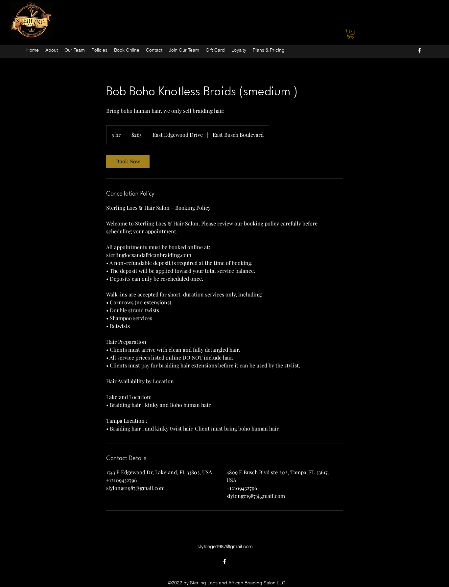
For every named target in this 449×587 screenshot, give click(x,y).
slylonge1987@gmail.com (225, 546)
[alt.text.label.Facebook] (419, 50)
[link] (128, 161)
